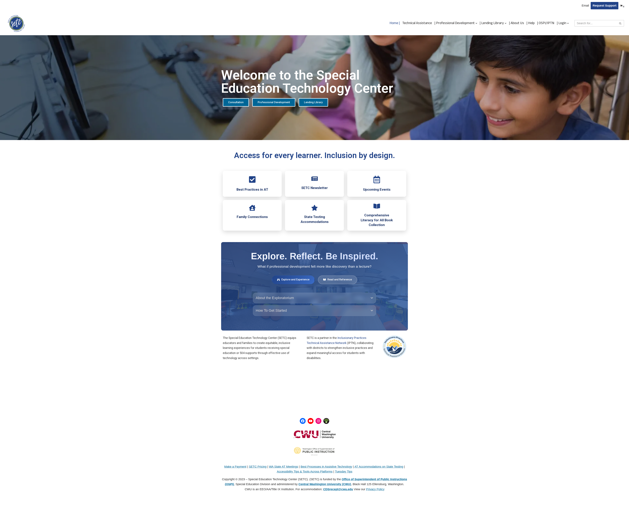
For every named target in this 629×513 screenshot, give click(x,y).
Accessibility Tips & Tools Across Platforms (305, 471)
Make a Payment (235, 466)
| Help (530, 23)
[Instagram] (318, 421)
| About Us (516, 23)
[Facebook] (303, 421)
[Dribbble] (326, 421)
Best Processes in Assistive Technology (326, 466)
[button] (476, 23)
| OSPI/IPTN (545, 23)
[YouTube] (311, 421)
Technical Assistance (417, 23)
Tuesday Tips (343, 471)
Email (585, 5)
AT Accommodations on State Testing (378, 466)
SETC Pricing (258, 466)
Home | (395, 23)
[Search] (620, 23)
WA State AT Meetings (283, 466)
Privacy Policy (375, 489)
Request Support (604, 5)
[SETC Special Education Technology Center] (16, 23)
